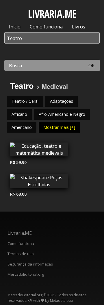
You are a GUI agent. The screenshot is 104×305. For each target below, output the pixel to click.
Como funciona (46, 27)
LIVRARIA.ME (52, 14)
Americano (22, 127)
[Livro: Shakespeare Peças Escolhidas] (39, 182)
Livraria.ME (20, 233)
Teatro (22, 85)
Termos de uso (21, 253)
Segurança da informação (30, 264)
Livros (78, 27)
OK (91, 65)
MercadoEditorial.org (26, 274)
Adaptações (61, 101)
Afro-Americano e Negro (62, 114)
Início (15, 27)
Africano (19, 114)
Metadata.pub (61, 300)
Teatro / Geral (25, 101)
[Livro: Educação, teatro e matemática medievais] (39, 150)
